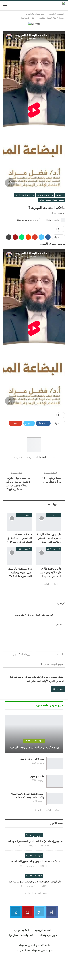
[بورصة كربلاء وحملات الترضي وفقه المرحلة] (34, 734)
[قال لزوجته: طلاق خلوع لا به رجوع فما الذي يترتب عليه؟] (49, 556)
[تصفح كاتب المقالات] (34, 444)
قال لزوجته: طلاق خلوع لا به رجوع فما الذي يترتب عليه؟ (34, 881)
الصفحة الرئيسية (43, 930)
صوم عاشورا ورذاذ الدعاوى (32, 759)
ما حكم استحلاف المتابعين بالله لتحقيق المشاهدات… (34, 861)
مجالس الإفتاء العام (24, 195)
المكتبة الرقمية (21, 930)
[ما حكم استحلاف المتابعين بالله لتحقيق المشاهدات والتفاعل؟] (19, 522)
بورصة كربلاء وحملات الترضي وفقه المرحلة (34, 747)
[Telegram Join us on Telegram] (16, 912)
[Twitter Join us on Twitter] (40, 912)
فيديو (59, 195)
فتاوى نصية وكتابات (34, 741)
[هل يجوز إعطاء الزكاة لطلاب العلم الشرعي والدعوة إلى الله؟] (49, 522)
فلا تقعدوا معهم (37, 776)
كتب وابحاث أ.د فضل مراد (20, 935)
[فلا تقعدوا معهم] (55, 781)
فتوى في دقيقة (45, 195)
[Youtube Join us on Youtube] (28, 912)
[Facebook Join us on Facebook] (52, 912)
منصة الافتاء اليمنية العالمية (51, 200)
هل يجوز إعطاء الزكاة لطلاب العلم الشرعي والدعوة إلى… (34, 841)
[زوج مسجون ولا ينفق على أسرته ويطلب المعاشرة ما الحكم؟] (19, 556)
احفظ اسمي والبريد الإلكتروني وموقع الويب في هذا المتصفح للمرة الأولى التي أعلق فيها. (37, 678)
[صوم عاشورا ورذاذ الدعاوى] (55, 763)
